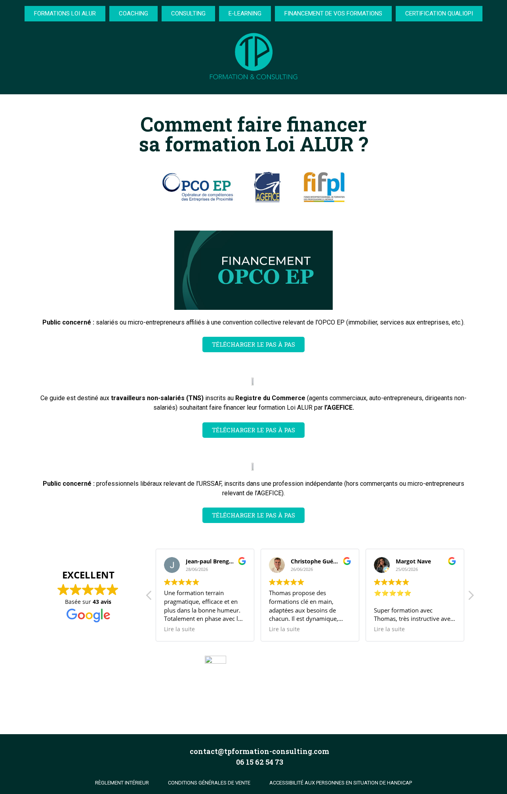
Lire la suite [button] (179, 629)
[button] (471, 597)
